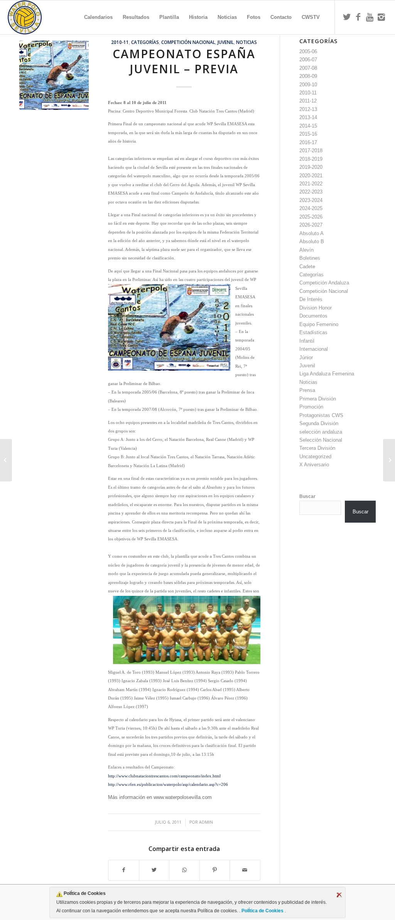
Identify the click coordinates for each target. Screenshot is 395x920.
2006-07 (308, 59)
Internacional (313, 349)
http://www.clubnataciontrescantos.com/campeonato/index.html (164, 776)
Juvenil (226, 42)
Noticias (246, 42)
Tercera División (317, 448)
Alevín (306, 250)
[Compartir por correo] (245, 870)
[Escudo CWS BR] (25, 17)
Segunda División (318, 423)
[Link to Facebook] (358, 17)
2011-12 (308, 101)
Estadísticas (313, 332)
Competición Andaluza (324, 283)
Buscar (307, 496)
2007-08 (308, 68)
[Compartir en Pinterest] (215, 870)
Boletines (309, 258)
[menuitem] (98, 17)
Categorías (145, 42)
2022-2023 (310, 192)
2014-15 (308, 126)
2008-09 (308, 76)
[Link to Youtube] (370, 17)
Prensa (307, 390)
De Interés (310, 299)
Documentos (313, 316)
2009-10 (308, 84)
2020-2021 (310, 175)
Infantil (306, 341)
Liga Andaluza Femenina (326, 374)
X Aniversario (314, 465)
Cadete (307, 266)
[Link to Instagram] (381, 17)
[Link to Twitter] (347, 17)
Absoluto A (311, 233)
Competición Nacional (188, 42)
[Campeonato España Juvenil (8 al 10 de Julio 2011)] (389, 460)
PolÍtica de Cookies (262, 910)
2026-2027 (310, 225)
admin (206, 822)
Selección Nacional (320, 440)
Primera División (317, 399)
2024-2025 (310, 208)
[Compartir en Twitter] (154, 870)
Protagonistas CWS (321, 415)
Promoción (311, 407)
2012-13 (308, 109)
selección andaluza (320, 432)
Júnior (306, 357)
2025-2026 (310, 217)
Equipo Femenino (318, 324)
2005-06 (308, 51)
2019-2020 (310, 167)
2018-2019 (310, 159)
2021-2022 (310, 184)
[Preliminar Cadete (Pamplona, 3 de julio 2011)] (6, 460)
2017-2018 (310, 150)
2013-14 (308, 117)
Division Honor (315, 308)
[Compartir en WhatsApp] (184, 870)
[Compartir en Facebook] (123, 870)
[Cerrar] (339, 895)
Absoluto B (311, 241)
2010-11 (120, 42)
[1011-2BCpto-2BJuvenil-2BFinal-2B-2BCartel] (54, 75)
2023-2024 (310, 200)
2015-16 (308, 134)
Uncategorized (315, 456)
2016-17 (308, 142)
